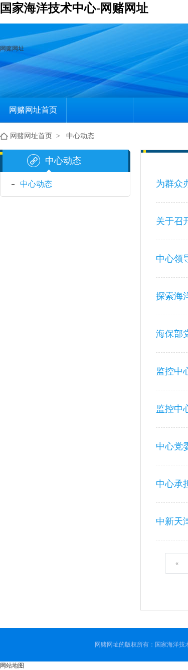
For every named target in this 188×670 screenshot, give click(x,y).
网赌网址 (12, 48)
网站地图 (12, 665)
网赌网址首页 (33, 110)
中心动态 (80, 136)
